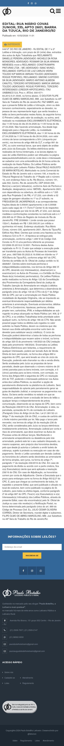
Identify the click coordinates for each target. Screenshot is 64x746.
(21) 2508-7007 (16, 630)
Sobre (15, 741)
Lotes (7, 683)
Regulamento (28, 683)
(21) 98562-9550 (16, 637)
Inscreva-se (32, 555)
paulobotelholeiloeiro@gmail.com (23, 644)
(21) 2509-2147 (31, 630)
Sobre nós (9, 672)
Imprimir (13, 44)
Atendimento (27, 677)
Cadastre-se (10, 677)
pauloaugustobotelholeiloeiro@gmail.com (27, 651)
